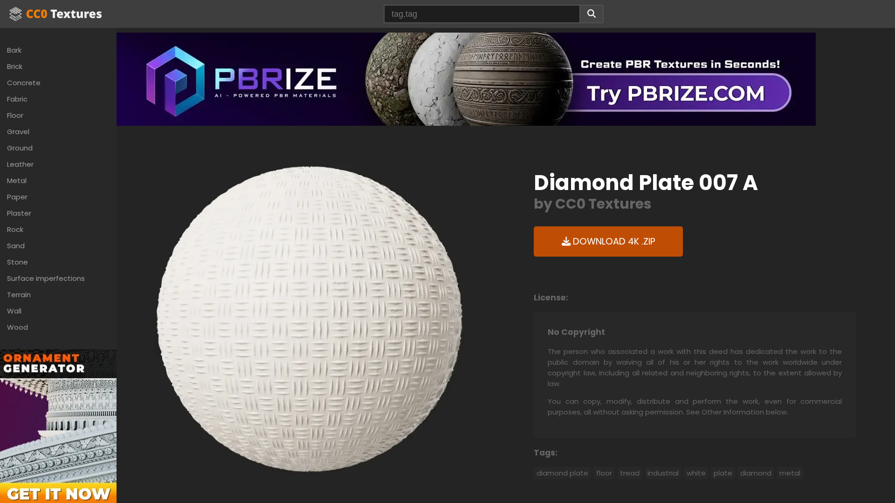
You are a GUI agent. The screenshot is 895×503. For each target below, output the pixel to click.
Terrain (19, 294)
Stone (17, 262)
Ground (20, 148)
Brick (14, 66)
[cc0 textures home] (55, 14)
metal (789, 473)
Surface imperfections (46, 278)
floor (604, 473)
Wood (17, 327)
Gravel (18, 131)
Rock (15, 229)
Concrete (24, 83)
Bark (14, 50)
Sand (16, 246)
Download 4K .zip (613, 241)
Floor (15, 115)
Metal (17, 180)
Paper (17, 197)
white (696, 473)
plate (723, 473)
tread (630, 473)
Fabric (17, 99)
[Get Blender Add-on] (58, 436)
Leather (20, 164)
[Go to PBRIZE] (466, 78)
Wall (14, 311)
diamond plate (562, 473)
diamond (755, 473)
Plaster (19, 213)
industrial (663, 473)
